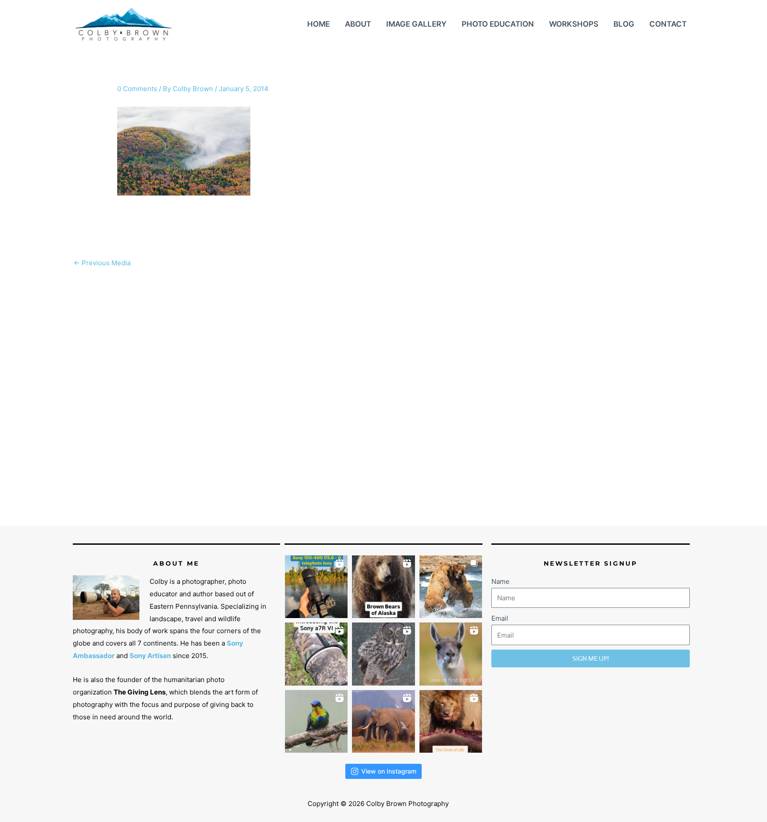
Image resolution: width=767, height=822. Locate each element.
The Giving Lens (140, 692)
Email (499, 618)
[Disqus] (383, 383)
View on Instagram (388, 771)
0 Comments (137, 88)
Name (500, 581)
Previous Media (102, 263)
